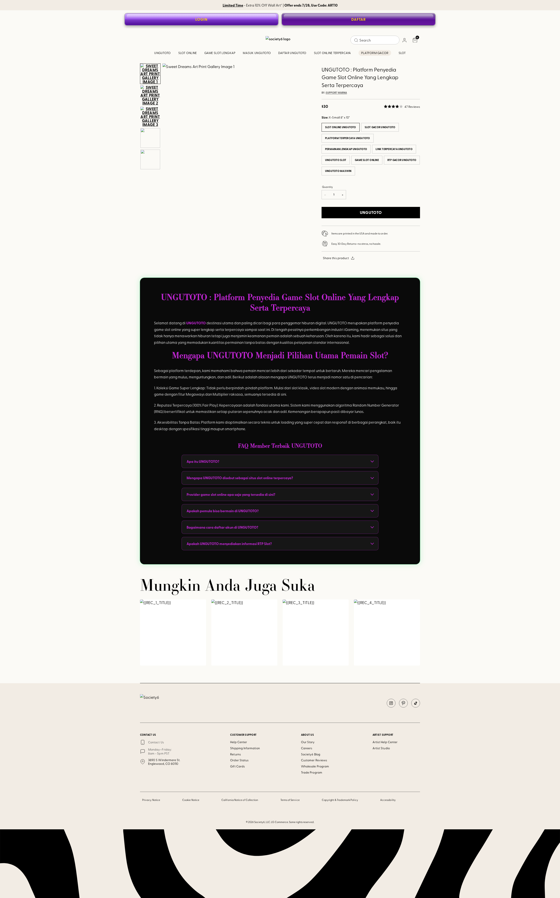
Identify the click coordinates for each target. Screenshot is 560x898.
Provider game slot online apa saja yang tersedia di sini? (231, 494)
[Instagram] (391, 703)
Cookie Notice (190, 800)
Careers (306, 748)
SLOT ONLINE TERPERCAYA (332, 53)
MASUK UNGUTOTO (257, 53)
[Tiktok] (415, 703)
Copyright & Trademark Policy (340, 800)
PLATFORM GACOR (374, 53)
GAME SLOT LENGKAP (220, 53)
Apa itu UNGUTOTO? (203, 461)
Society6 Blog (310, 754)
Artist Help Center (385, 742)
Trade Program (311, 772)
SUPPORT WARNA (336, 92)
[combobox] (374, 40)
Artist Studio (381, 748)
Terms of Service (290, 800)
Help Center (238, 742)
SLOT (402, 53)
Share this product (336, 258)
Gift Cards (237, 766)
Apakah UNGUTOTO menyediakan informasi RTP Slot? (229, 543)
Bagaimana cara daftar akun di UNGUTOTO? (222, 527)
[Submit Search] (356, 40)
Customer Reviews (314, 760)
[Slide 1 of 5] (150, 74)
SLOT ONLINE (187, 53)
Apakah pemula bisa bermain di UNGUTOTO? (223, 510)
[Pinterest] (403, 703)
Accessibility (388, 800)
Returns (235, 754)
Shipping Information (245, 748)
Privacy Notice (151, 800)
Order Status (239, 760)
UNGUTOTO (162, 53)
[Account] (404, 40)
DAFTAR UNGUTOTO (292, 53)
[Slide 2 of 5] (150, 95)
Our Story (308, 742)
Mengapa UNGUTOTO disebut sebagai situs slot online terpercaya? (240, 477)
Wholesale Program (315, 766)
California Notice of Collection (239, 800)
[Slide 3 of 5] (150, 116)
